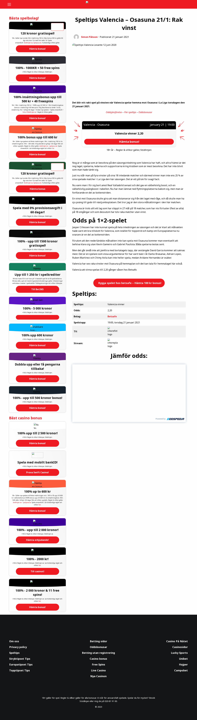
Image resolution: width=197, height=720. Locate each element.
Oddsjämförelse (114, 112)
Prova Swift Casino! (37, 472)
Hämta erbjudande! (37, 540)
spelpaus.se (53, 146)
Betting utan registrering (98, 652)
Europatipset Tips (21, 664)
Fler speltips (130, 112)
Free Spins (98, 664)
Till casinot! (37, 571)
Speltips (14, 652)
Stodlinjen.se (28, 43)
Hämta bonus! (37, 48)
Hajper (183, 664)
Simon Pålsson (89, 37)
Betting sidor (98, 641)
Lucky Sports (179, 652)
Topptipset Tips (19, 670)
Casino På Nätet (177, 641)
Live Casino (98, 670)
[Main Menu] (11, 4)
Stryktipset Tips (19, 658)
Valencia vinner (126, 133)
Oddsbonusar (145, 112)
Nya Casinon (98, 676)
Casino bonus (98, 658)
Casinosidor (180, 647)
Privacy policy (18, 647)
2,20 (140, 133)
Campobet (181, 670)
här (53, 148)
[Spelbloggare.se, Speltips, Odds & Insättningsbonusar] (98, 4)
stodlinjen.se (43, 146)
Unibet (183, 658)
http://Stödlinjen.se (29, 112)
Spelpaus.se (37, 43)
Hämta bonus (37, 188)
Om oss (14, 641)
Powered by (160, 419)
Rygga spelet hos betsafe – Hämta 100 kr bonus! (129, 283)
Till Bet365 (37, 289)
